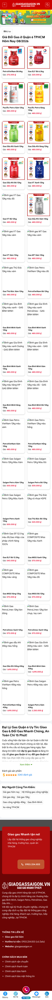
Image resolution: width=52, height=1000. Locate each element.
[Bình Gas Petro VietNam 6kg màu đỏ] (13, 57)
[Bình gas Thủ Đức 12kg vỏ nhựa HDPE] (38, 504)
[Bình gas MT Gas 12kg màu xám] (38, 241)
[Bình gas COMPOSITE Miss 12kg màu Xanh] (38, 543)
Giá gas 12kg (23, 797)
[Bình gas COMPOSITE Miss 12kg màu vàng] (13, 579)
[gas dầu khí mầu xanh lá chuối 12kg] (13, 132)
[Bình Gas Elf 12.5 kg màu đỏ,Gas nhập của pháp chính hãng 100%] (13, 543)
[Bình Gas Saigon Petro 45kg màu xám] (38, 691)
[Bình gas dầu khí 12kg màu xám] (38, 205)
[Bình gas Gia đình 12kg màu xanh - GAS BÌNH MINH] (13, 313)
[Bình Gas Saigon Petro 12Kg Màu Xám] (13, 468)
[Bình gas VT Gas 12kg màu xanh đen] (38, 168)
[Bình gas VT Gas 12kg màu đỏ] (13, 205)
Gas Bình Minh (35, 802)
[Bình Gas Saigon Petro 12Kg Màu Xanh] (13, 504)
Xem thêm (25, 764)
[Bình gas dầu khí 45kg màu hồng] (13, 652)
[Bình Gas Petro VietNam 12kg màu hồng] (38, 429)
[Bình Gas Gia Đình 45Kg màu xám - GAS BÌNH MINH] (38, 652)
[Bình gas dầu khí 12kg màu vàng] (38, 132)
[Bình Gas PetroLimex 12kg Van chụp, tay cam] (38, 616)
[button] (4, 5)
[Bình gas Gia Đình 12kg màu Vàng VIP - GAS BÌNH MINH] (13, 391)
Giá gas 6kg (9, 797)
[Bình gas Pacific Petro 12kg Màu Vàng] (38, 93)
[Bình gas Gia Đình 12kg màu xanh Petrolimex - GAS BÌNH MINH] (38, 313)
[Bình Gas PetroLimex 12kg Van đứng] (13, 616)
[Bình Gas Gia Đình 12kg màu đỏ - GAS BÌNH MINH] (38, 391)
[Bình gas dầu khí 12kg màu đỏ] (13, 168)
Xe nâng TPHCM (11, 807)
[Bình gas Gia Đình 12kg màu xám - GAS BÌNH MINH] (38, 352)
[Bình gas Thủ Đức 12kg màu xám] (13, 277)
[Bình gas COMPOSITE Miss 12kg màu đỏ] (38, 579)
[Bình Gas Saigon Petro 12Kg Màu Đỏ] (38, 468)
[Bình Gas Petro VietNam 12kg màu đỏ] (38, 277)
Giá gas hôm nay (11, 792)
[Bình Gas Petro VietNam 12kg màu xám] (13, 429)
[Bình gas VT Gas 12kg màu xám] (13, 241)
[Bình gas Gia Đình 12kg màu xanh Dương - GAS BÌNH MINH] (13, 352)
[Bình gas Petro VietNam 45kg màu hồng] (13, 691)
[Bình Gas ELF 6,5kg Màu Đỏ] (38, 57)
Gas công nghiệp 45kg (14, 802)
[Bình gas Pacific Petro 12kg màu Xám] (13, 93)
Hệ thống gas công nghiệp (35, 792)
